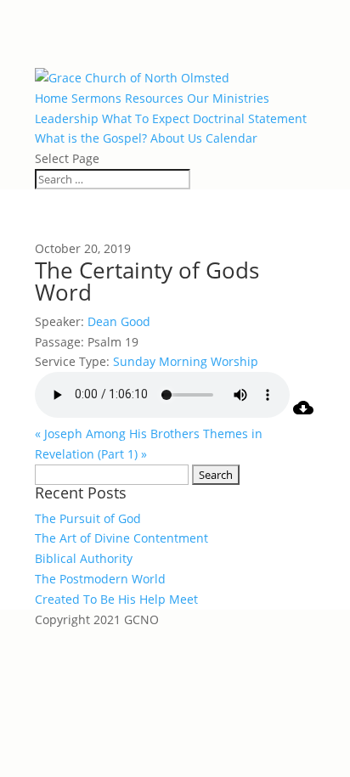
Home (51, 98)
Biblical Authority (84, 558)
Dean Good (119, 321)
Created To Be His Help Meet (116, 599)
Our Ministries (228, 98)
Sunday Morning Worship (185, 361)
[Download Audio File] (303, 413)
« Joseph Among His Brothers (117, 433)
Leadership (67, 118)
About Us (176, 138)
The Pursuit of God (88, 518)
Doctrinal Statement (250, 118)
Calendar (231, 138)
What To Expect (145, 118)
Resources (154, 98)
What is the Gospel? (91, 138)
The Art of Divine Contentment (121, 538)
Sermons (96, 98)
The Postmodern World (100, 579)
